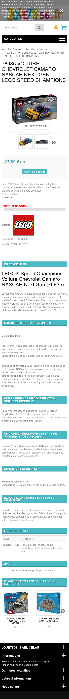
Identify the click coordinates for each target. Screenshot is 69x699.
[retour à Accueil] (3, 49)
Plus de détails (9, 197)
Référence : (8, 238)
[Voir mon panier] (63, 27)
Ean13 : (6, 244)
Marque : (7, 224)
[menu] (56, 27)
